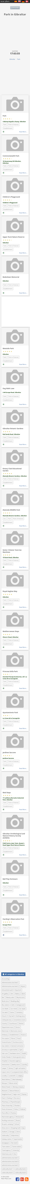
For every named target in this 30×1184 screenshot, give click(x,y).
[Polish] (19, 2)
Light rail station (20, 1068)
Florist (13, 1038)
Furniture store (17, 1042)
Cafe (12, 1005)
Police (16, 1109)
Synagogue (5, 1143)
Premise (13, 1113)
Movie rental (13, 1083)
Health (24, 1053)
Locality (4, 1076)
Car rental (14, 1009)
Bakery (17, 994)
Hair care (5, 1053)
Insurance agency (14, 1061)
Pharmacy (5, 1102)
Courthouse (13, 1023)
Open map (15, 8)
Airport (23, 986)
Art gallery (5, 994)
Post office (5, 1113)
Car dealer (5, 1009)
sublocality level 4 (20, 1173)
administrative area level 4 (10, 1161)
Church (4, 1016)
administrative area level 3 (10, 1158)
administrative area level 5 (10, 1165)
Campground (20, 1005)
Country (4, 1023)
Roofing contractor (8, 1120)
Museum (5, 1091)
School (17, 1124)
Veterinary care (7, 1154)
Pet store (17, 1098)
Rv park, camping (7, 1124)
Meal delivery (6, 1079)
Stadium (4, 1132)
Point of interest (13, 124)
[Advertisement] (15, 32)
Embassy (5, 1035)
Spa (23, 1128)
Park (18, 59)
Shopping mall (15, 1128)
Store (18, 1132)
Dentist (21, 1023)
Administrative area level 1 (10, 982)
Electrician (5, 1031)
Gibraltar (12, 59)
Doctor (18, 1027)
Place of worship (7, 1105)
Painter (24, 1094)
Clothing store (20, 1016)
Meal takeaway (17, 1079)
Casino (12, 1012)
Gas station (5, 1046)
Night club (16, 1094)
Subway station (7, 1139)
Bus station (5, 1005)
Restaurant (19, 1117)
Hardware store (15, 1053)
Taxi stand (14, 1143)
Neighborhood (6, 1094)
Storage (11, 1132)
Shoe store (5, 1128)
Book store (5, 1001)
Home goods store (19, 1057)
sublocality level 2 (20, 1169)
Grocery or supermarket (9, 1050)
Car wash (5, 1012)
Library (11, 1068)
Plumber (17, 1105)
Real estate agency (8, 1117)
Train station (6, 1146)
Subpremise (15, 1135)
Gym (21, 1050)
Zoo (4, 519)
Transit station (16, 1146)
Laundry (24, 1064)
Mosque (4, 1083)
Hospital (4, 1061)
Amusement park (7, 990)
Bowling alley (15, 1001)
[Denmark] (27, 2)
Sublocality (5, 1135)
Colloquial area (6, 1020)
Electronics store (16, 1031)
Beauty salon (10, 997)
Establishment (7, 128)
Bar (3, 997)
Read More (22, 132)
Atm (12, 994)
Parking (9, 1098)
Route (18, 1120)
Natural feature (14, 1091)
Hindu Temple (6, 1057)
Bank (23, 994)
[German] (23, 2)
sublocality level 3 (7, 1173)
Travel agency (6, 1150)
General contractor (17, 1046)
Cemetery (19, 1012)
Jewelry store (16, 1064)
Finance (23, 1035)
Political (22, 1109)
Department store (7, 1027)
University (16, 1150)
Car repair (22, 1009)
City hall (11, 1016)
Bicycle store (20, 997)
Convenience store (19, 1020)
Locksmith (12, 1076)
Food (18, 1038)
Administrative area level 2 (10, 986)
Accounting (5, 979)
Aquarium (18, 990)
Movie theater (6, 1087)
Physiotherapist (15, 1102)
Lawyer (4, 1068)
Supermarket (18, 1139)
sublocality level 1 (7, 1169)
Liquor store (6, 1072)
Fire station (5, 1038)
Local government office (19, 1072)
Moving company (18, 1087)
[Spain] (15, 2)
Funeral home (6, 1042)
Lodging (20, 1076)
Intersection (6, 1064)
